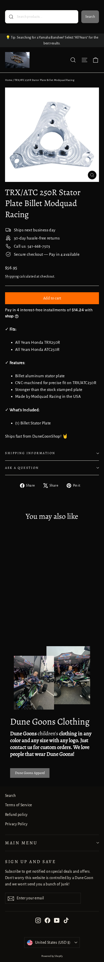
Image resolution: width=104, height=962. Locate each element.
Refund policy (16, 815)
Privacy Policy (16, 824)
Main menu (21, 843)
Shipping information (30, 453)
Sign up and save (30, 861)
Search (90, 17)
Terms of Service (18, 805)
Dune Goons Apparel (30, 772)
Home (8, 80)
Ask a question (22, 468)
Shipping (12, 276)
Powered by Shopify (52, 956)
